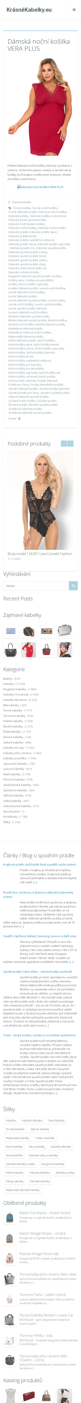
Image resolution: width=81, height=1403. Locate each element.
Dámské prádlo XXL (22, 248)
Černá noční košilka (45, 208)
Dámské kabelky (40, 1181)
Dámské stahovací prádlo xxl (27, 268)
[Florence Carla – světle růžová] (9, 1299)
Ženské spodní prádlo (43, 405)
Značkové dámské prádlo (25, 409)
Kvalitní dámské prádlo (23, 288)
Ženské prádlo (17, 405)
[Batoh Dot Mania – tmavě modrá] (9, 1217)
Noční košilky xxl (49, 373)
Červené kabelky (14, 716)
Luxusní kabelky (13, 769)
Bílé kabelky (11, 705)
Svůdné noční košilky (22, 401)
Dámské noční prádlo (52, 228)
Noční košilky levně (20, 356)
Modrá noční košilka (21, 324)
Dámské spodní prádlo (51, 248)
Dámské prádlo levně (22, 236)
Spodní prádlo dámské (54, 389)
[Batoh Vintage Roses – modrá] (9, 1238)
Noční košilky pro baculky (24, 365)
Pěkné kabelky (14, 1173)
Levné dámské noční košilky (26, 292)
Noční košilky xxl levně (22, 376)
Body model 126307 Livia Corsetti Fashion (40, 553)
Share (12, 418)
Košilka (56, 276)
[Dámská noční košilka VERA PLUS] (40, 107)
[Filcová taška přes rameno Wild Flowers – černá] (9, 1360)
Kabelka (11, 1120)
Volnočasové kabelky (17, 806)
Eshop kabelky (15, 1181)
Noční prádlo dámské (22, 381)
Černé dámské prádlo (22, 212)
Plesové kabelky (14, 779)
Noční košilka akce (20, 344)
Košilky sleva (16, 284)
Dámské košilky (18, 216)
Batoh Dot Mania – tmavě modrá (44, 1212)
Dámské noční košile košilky (26, 224)
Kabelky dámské (61, 1147)
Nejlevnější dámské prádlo (25, 336)
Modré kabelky (13, 726)
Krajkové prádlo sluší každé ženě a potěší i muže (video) (39, 864)
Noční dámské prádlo (22, 340)
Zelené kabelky (13, 742)
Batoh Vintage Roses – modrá (42, 1233)
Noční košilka (46, 340)
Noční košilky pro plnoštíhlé (26, 368)
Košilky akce (16, 280)
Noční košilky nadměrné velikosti (29, 360)
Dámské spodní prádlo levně (27, 256)
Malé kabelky (12, 774)
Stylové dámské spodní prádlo (28, 397)
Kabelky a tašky (65, 1173)
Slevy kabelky (37, 1147)
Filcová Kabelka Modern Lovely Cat (46, 1315)
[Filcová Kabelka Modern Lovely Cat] (9, 1319)
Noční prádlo (47, 376)
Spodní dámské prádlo (23, 389)
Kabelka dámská (32, 1120)
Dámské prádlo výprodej (54, 244)
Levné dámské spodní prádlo (27, 300)
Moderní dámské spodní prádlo (29, 316)
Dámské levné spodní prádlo (27, 220)
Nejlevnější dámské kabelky (23, 1190)
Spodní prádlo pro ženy (23, 393)
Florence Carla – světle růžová (42, 1294)
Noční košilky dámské (41, 352)
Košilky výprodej (37, 284)
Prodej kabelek (15, 1129)
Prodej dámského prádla (46, 384)
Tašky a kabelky (44, 1138)
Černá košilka (22, 208)
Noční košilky (16, 352)
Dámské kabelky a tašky (20, 1164)
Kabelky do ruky (13, 748)
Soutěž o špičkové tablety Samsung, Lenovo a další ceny (39, 936)
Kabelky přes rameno (17, 753)
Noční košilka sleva (20, 348)
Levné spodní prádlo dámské (27, 308)
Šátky (6, 822)
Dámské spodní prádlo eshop (27, 252)
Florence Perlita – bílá (35, 1335)
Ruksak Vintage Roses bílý (39, 1253)
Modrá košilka (57, 320)
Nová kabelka (14, 1155)
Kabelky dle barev (15, 700)
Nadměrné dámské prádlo (25, 328)
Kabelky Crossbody (16, 694)
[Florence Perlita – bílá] (9, 1340)
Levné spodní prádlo (48, 304)
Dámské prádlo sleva (22, 244)
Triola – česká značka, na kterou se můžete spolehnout (39, 1035)
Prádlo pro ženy (18, 384)
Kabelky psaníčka (14, 758)
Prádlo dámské (47, 381)
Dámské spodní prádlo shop (27, 264)
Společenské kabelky (17, 785)
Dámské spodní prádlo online (27, 260)
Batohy (8, 679)
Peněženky (10, 817)
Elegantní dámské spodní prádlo (29, 276)
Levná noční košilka (52, 288)
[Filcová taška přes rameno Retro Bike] (9, 1279)
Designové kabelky (52, 1164)
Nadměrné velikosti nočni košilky (29, 332)
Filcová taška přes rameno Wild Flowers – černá (43, 1358)
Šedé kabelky (12, 732)
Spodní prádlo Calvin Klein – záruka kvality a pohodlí (37, 971)
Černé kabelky (21, 202)
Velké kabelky (12, 801)
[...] (35, 882)
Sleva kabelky (56, 1120)
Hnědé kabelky (13, 721)
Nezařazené (11, 811)
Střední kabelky (13, 795)
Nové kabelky (14, 1147)
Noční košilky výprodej (23, 373)
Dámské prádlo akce (43, 232)
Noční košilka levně (46, 344)
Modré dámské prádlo (50, 324)
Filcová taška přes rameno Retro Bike (47, 1274)
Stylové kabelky (40, 1129)
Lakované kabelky (15, 764)
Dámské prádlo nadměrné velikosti (31, 240)
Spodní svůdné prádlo (55, 393)
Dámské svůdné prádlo (23, 272)
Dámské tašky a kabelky (43, 1155)
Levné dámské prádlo (22, 296)
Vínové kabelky (13, 737)
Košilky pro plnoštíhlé (39, 280)
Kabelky (8, 684)
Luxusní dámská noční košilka (27, 312)
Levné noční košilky (21, 304)
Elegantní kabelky (14, 689)
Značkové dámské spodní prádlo (30, 413)
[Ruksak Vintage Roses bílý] (9, 1258)
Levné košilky (56, 300)
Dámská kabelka (40, 1173)
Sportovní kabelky (15, 790)
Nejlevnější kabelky (17, 1138)
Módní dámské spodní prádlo (27, 320)
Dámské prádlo (18, 232)
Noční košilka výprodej (49, 348)
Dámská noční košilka (52, 212)
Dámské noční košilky (22, 228)
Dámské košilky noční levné (48, 216)
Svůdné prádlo (47, 401)
